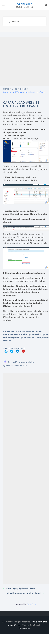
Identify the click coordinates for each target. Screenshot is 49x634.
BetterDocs (31, 604)
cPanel (23, 89)
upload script (34, 334)
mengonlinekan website (15, 334)
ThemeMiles (24, 628)
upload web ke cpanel (30, 337)
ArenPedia (25, 4)
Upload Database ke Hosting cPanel (23, 593)
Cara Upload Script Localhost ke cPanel (22, 331)
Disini (6, 317)
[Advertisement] (24, 61)
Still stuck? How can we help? (21, 362)
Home (6, 89)
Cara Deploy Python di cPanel (20, 588)
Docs (14, 89)
